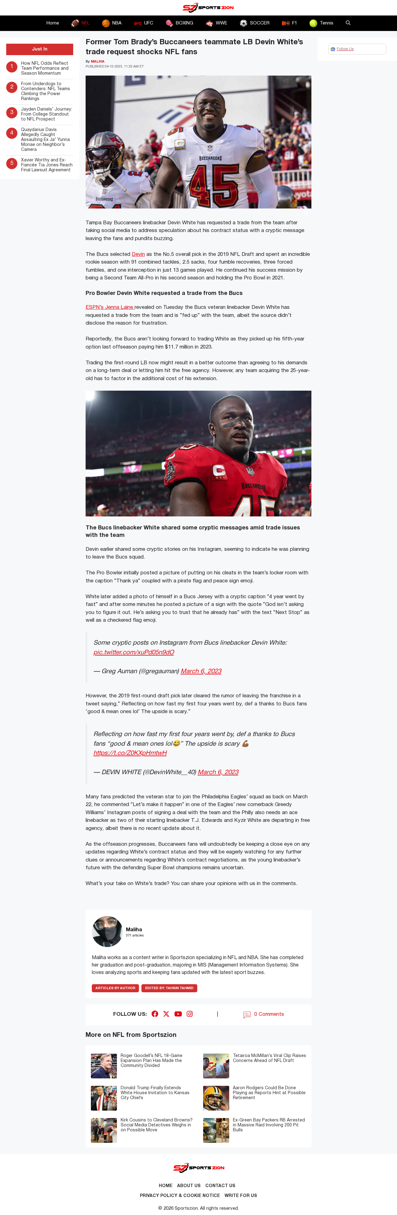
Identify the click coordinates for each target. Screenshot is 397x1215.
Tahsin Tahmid (169, 988)
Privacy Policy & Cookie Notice (180, 1196)
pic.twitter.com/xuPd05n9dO (133, 653)
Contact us (220, 1186)
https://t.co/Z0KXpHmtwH (130, 753)
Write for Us (241, 1196)
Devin (138, 254)
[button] (348, 23)
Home (53, 23)
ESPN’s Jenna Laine (110, 307)
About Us (189, 1186)
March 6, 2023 (201, 671)
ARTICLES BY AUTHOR (115, 988)
